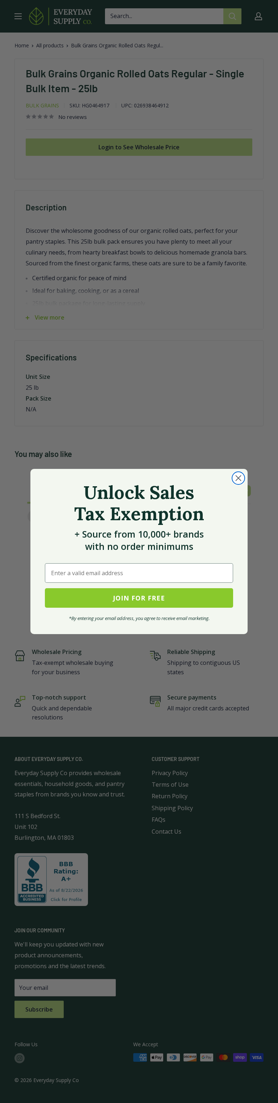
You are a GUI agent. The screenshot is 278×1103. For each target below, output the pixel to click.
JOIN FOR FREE (139, 598)
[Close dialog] (238, 478)
